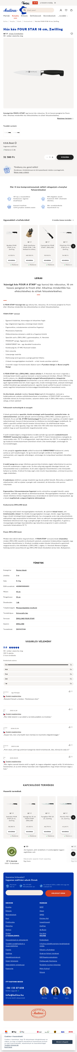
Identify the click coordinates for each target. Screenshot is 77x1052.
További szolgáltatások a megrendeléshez (15, 945)
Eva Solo (43, 933)
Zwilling (42, 926)
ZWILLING (20, 624)
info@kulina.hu (15, 995)
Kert (7, 918)
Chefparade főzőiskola (48, 961)
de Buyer (43, 930)
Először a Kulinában (47, 950)
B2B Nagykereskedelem (48, 957)
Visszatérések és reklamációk (17, 940)
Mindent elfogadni (62, 1042)
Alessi (42, 911)
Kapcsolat (9, 968)
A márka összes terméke (61, 220)
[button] (11, 831)
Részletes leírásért (64, 118)
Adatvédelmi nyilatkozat (15, 965)
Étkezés (9, 911)
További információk (12, 1045)
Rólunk (42, 972)
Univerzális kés (22, 613)
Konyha (8, 907)
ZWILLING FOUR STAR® (25, 618)
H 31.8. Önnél (8, 143)
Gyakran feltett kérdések (49, 953)
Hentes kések (21, 570)
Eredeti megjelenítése (13, 696)
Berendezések (11, 914)
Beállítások (8, 1047)
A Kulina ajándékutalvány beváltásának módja (55, 945)
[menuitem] (6, 16)
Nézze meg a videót (21, 172)
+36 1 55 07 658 (15, 988)
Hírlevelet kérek (58, 893)
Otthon (8, 930)
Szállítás (9, 953)
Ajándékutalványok (13, 957)
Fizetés (8, 950)
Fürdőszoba (10, 922)
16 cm (18, 592)
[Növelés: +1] (52, 157)
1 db (17, 602)
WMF (41, 907)
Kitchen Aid (44, 918)
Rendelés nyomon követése (50, 965)
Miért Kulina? (45, 968)
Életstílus (9, 926)
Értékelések (44, 940)
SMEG (42, 914)
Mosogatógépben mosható (26, 608)
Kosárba (65, 157)
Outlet (8, 933)
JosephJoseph (45, 922)
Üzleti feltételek (12, 961)
